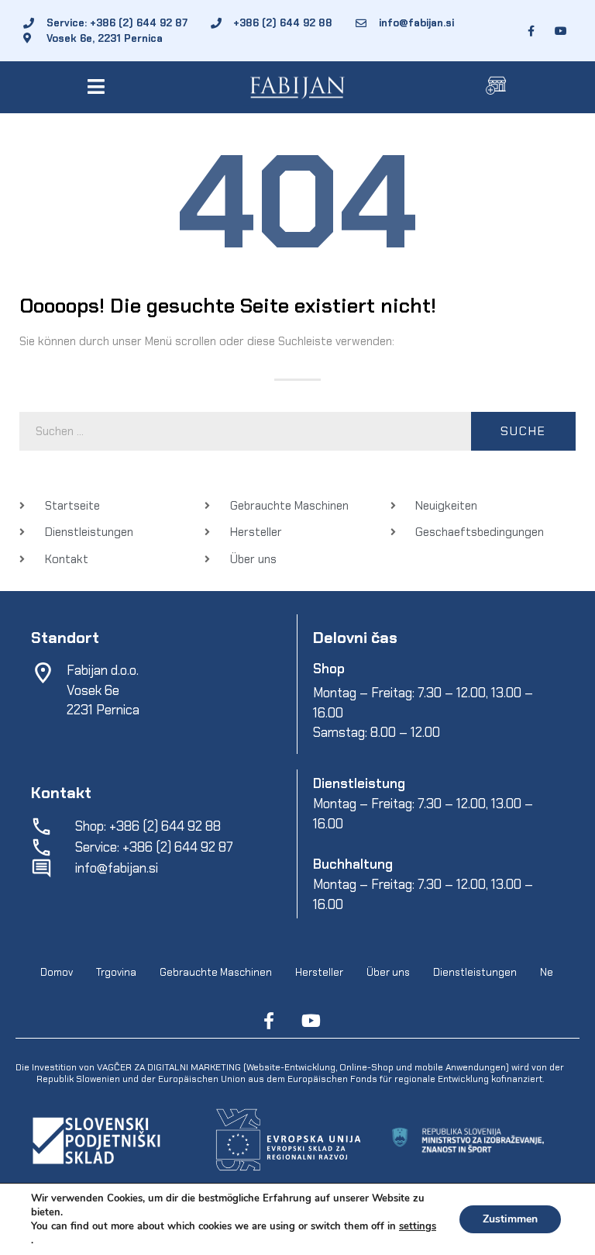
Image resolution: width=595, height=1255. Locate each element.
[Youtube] (311, 1021)
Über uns (388, 972)
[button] (99, 86)
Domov (56, 972)
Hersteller (319, 972)
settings (417, 1226)
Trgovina (116, 972)
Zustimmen (510, 1219)
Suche (523, 431)
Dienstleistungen (475, 972)
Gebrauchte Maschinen (216, 972)
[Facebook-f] (269, 1021)
